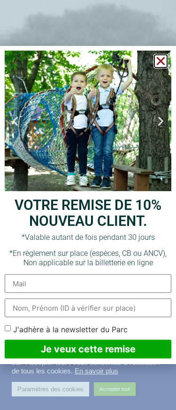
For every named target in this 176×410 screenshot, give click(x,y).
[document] (88, 205)
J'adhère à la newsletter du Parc (70, 329)
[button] (161, 61)
